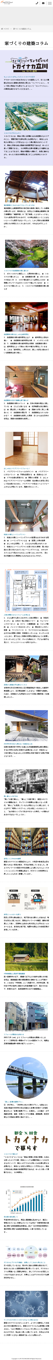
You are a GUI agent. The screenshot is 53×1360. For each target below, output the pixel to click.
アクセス (29, 1350)
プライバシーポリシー (23, 1354)
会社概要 (19, 1350)
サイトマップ (7, 1354)
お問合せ (39, 1350)
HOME (6, 29)
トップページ (7, 1350)
